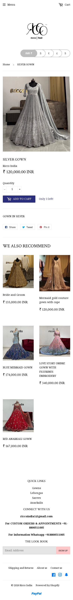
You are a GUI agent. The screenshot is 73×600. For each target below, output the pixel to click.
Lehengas (36, 492)
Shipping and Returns (20, 568)
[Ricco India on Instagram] (60, 575)
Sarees (36, 497)
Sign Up (63, 550)
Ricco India (26, 585)
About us (42, 568)
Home (6, 64)
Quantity (8, 183)
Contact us (56, 568)
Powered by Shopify (47, 585)
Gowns (36, 488)
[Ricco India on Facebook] (54, 575)
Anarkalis (36, 502)
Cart (67, 4)
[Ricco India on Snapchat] (66, 575)
